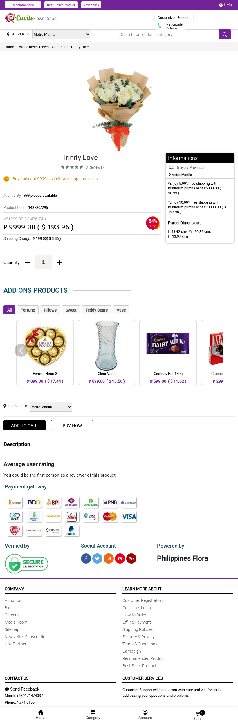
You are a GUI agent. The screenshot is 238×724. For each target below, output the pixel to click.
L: (177, 231)
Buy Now (72, 425)
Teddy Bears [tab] (97, 310)
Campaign (131, 651)
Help (228, 5)
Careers (12, 615)
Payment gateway (26, 486)
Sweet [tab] (71, 310)
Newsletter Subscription (26, 636)
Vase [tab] (121, 310)
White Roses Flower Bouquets (42, 46)
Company (14, 588)
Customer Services (142, 678)
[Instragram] (109, 558)
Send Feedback (24, 689)
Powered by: (171, 545)
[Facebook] (86, 558)
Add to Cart (24, 425)
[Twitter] (97, 558)
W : (200, 231)
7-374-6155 (25, 702)
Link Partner (15, 644)
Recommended (23, 5)
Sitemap (12, 629)
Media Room (16, 622)
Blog (9, 607)
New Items (91, 5)
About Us (13, 600)
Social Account (98, 545)
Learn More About (141, 588)
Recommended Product (143, 658)
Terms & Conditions (139, 644)
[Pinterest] (120, 558)
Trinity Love (80, 46)
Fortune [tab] (28, 310)
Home (9, 46)
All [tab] (9, 310)
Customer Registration (142, 600)
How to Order (134, 615)
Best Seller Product (61, 5)
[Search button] (225, 34)
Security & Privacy (138, 636)
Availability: (30, 195)
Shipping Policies (137, 629)
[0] (197, 713)
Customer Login (136, 607)
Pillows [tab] (50, 310)
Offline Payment (136, 622)
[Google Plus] (131, 558)
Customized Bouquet (174, 17)
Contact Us (16, 678)
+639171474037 (30, 695)
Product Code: (25, 207)
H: (178, 236)
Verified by (17, 545)
